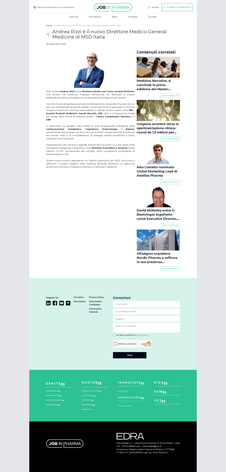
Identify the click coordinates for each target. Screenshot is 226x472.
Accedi (155, 7)
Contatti (152, 17)
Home (49, 25)
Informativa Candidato (95, 303)
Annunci (73, 17)
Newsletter (80, 301)
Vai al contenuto (170, 95)
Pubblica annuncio (179, 7)
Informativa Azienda (95, 310)
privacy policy (142, 335)
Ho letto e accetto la (132, 335)
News (114, 17)
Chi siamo (133, 17)
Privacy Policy (96, 297)
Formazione (95, 17)
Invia (129, 355)
